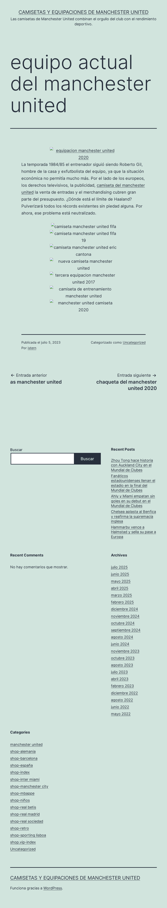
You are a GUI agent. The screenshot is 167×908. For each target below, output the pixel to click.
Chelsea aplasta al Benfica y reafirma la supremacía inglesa (133, 516)
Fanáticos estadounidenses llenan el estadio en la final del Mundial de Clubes (133, 483)
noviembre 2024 (125, 616)
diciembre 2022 (124, 693)
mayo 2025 (121, 581)
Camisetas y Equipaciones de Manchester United (83, 12)
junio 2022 (120, 707)
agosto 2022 (122, 700)
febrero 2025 (122, 602)
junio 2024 (120, 644)
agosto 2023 (122, 665)
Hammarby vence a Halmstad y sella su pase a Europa (133, 532)
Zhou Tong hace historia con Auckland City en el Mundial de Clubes (132, 465)
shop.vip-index (23, 842)
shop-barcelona (23, 758)
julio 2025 (119, 567)
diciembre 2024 (124, 609)
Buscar (16, 450)
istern (32, 348)
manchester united (26, 744)
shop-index (20, 772)
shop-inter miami (25, 779)
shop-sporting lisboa (28, 835)
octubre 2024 (123, 623)
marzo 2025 (121, 595)
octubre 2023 (122, 658)
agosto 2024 (122, 637)
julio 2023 (119, 672)
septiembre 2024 (126, 630)
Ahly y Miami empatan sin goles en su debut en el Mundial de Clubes (133, 501)
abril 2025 (119, 588)
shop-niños (20, 800)
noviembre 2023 (125, 651)
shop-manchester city (29, 786)
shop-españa (21, 765)
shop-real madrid (25, 814)
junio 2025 (120, 574)
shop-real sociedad (26, 821)
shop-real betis (23, 807)
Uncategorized (134, 342)
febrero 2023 (122, 686)
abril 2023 (119, 679)
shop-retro (19, 828)
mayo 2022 (121, 714)
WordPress (52, 888)
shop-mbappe (22, 793)
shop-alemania (23, 751)
